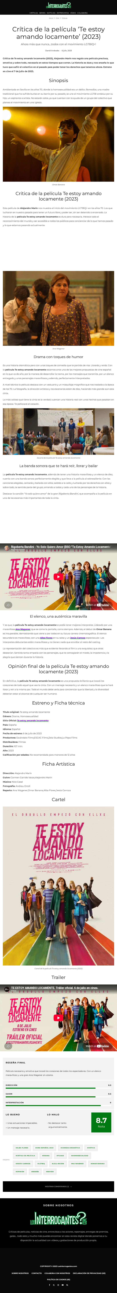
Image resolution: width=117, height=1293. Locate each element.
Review (50, 1171)
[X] (54, 1285)
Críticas (34, 13)
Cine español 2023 (45, 1148)
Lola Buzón (58, 1163)
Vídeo (73, 13)
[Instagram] (58, 1285)
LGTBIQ (42, 1163)
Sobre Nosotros (20, 1273)
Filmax (61, 1155)
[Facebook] (50, 1285)
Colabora (82, 13)
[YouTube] (62, 1285)
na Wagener (78, 1163)
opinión (20, 1171)
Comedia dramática (71, 1148)
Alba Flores (22, 1148)
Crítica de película (26, 1155)
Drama (46, 1155)
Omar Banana (98, 1163)
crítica (91, 1148)
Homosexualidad (80, 1155)
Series (42, 13)
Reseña (36, 1171)
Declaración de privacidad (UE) (89, 1273)
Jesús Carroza (23, 1163)
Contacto (37, 1273)
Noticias (51, 13)
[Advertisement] (58, 250)
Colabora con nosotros (57, 1273)
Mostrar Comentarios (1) (57, 1187)
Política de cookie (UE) (58, 1279)
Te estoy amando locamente (33, 720)
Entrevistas (63, 13)
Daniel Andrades (52, 51)
